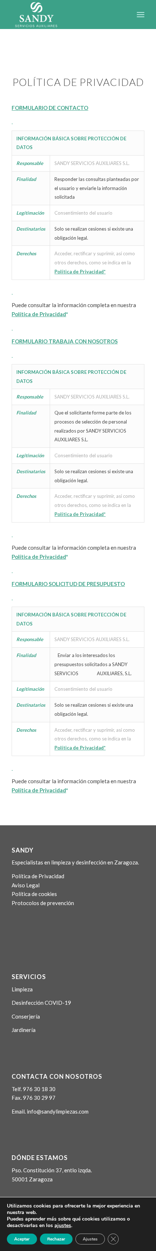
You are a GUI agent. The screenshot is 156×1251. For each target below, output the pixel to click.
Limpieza (22, 989)
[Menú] (140, 14)
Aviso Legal (26, 885)
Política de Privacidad (38, 876)
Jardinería (24, 1030)
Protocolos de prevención (43, 903)
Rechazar (56, 1239)
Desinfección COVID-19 (41, 1002)
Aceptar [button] (22, 1239)
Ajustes (90, 1239)
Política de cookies (34, 894)
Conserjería (26, 1016)
